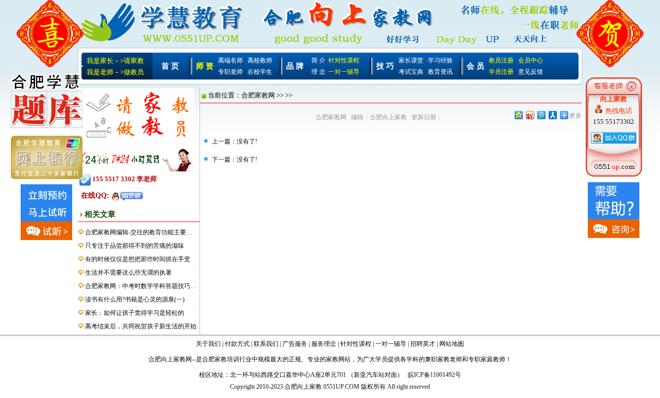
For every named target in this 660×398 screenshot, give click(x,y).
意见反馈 (530, 71)
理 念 (318, 71)
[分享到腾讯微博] (541, 114)
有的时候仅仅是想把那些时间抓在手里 (137, 259)
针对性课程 (343, 60)
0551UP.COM (341, 386)
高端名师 (230, 60)
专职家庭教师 (486, 359)
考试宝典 (411, 71)
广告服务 (295, 343)
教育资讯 (440, 71)
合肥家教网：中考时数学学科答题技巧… (140, 286)
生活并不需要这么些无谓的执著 (128, 272)
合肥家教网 (258, 95)
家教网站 (338, 359)
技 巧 (385, 66)
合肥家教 (214, 359)
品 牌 (295, 66)
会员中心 (530, 60)
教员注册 (501, 60)
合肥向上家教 (388, 117)
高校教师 (260, 60)
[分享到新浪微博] (529, 114)
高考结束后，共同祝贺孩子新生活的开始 (140, 326)
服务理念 (323, 343)
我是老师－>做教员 (115, 72)
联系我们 (266, 343)
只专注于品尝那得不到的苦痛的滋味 (134, 245)
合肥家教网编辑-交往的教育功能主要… (138, 232)
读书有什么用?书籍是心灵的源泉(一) (135, 299)
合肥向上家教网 (170, 359)
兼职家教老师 (443, 359)
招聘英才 (422, 343)
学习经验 (440, 60)
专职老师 (230, 71)
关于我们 (208, 343)
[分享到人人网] (552, 114)
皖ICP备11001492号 (434, 374)
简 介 (318, 60)
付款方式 (237, 343)
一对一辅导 (343, 71)
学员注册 (501, 71)
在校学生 (260, 71)
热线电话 (618, 111)
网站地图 (451, 343)
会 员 (475, 66)
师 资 (204, 66)
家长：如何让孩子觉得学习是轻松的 (134, 312)
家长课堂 (411, 60)
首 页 (170, 66)
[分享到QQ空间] (518, 114)
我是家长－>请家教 (115, 61)
